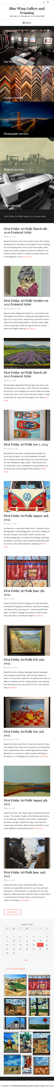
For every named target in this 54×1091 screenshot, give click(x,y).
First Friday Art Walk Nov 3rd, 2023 (24, 733)
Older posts (12, 912)
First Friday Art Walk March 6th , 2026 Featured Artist (26, 230)
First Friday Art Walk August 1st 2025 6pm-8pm (25, 216)
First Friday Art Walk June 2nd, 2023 (25, 874)
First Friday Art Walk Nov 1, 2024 (26, 444)
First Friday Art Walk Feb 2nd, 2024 (24, 661)
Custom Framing (13, 97)
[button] (15, 985)
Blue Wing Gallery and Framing (27, 10)
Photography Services (16, 133)
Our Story (9, 61)
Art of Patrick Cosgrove (15, 969)
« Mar (26, 960)
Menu (28, 22)
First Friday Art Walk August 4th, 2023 (26, 802)
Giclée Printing (12, 205)
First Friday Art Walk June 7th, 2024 (24, 592)
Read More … (27, 256)
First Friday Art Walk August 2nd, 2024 (26, 517)
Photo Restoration (14, 169)
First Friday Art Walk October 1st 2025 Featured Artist (26, 302)
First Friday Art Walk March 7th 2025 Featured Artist (25, 374)
